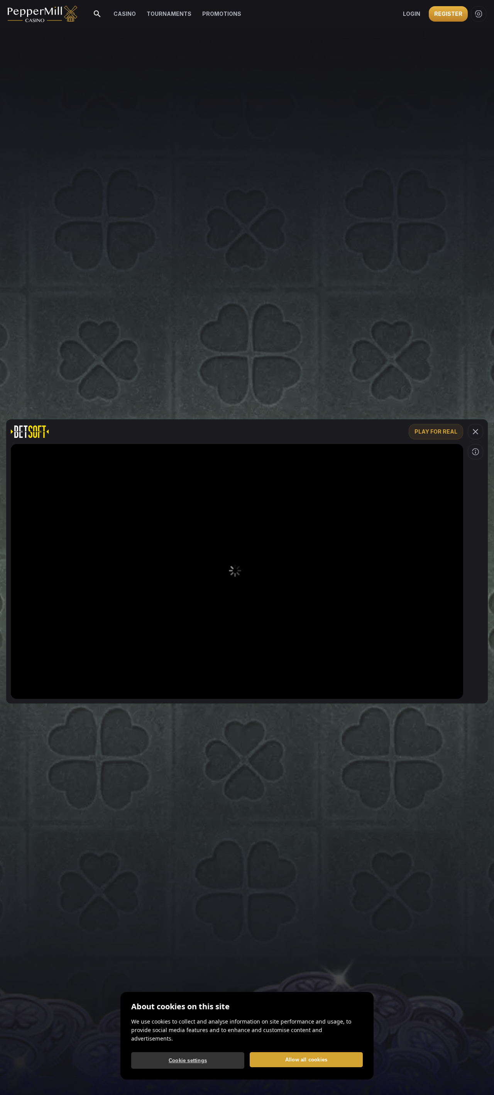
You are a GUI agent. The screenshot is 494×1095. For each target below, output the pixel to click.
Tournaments (169, 13)
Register (448, 13)
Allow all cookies (306, 1060)
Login (411, 13)
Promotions (221, 13)
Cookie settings (188, 1060)
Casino (124, 13)
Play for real (435, 431)
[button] (475, 431)
